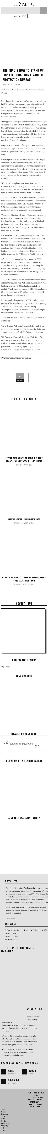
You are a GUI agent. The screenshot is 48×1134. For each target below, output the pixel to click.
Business (31, 1100)
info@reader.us (11, 939)
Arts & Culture (16, 705)
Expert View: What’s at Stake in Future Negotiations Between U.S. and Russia (24, 460)
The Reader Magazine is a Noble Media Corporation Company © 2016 (5, 1119)
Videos (32, 1107)
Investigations (36, 1102)
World (36, 1093)
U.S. (42, 1093)
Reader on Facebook (24, 734)
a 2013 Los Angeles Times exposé (25, 186)
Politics (41, 1100)
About (40, 1107)
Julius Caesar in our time (24, 700)
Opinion (6, 84)
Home (30, 1093)
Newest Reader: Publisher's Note (24, 519)
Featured (26, 705)
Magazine (40, 1104)
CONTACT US (10, 923)
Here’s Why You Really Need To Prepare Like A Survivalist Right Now (24, 579)
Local (36, 1095)
